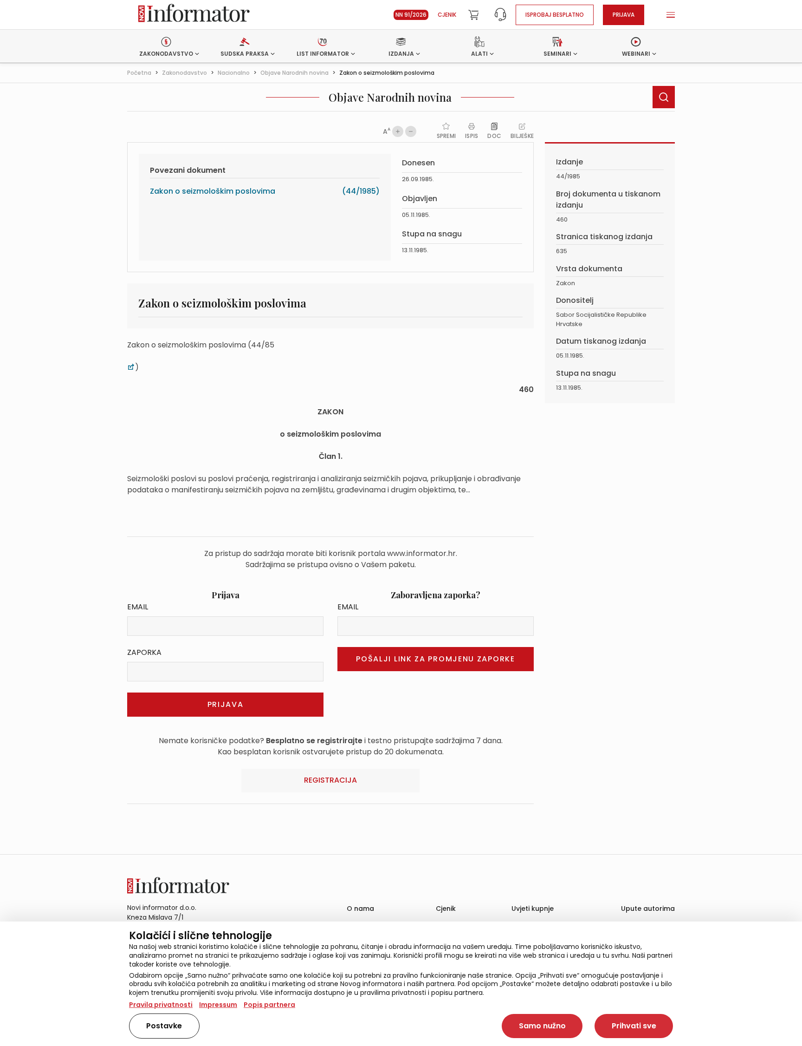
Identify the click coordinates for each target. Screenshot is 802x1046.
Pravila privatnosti (161, 1004)
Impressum (218, 1004)
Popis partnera (269, 1004)
